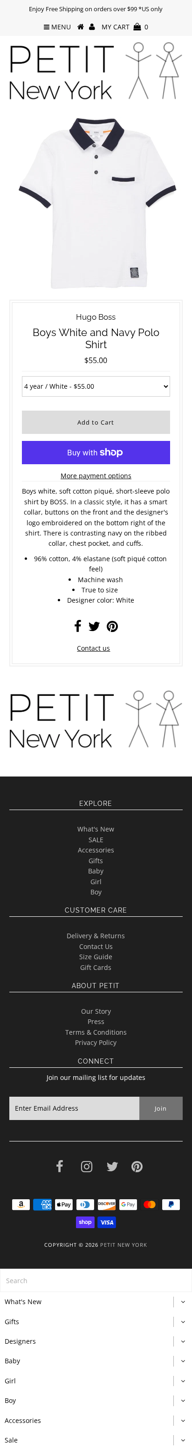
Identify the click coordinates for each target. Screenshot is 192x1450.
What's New (95, 829)
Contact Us (96, 946)
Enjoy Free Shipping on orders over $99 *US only (96, 9)
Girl (96, 881)
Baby (95, 870)
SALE (96, 839)
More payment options (96, 475)
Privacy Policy (96, 1042)
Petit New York (123, 1244)
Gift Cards (95, 967)
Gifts (96, 860)
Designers (20, 1341)
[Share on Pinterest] (112, 628)
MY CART (125, 26)
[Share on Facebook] (78, 628)
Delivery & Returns (96, 935)
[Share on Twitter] (94, 628)
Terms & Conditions (96, 1032)
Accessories (96, 849)
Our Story (96, 1011)
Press (96, 1021)
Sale (11, 1440)
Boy (96, 891)
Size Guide (95, 956)
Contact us (93, 648)
